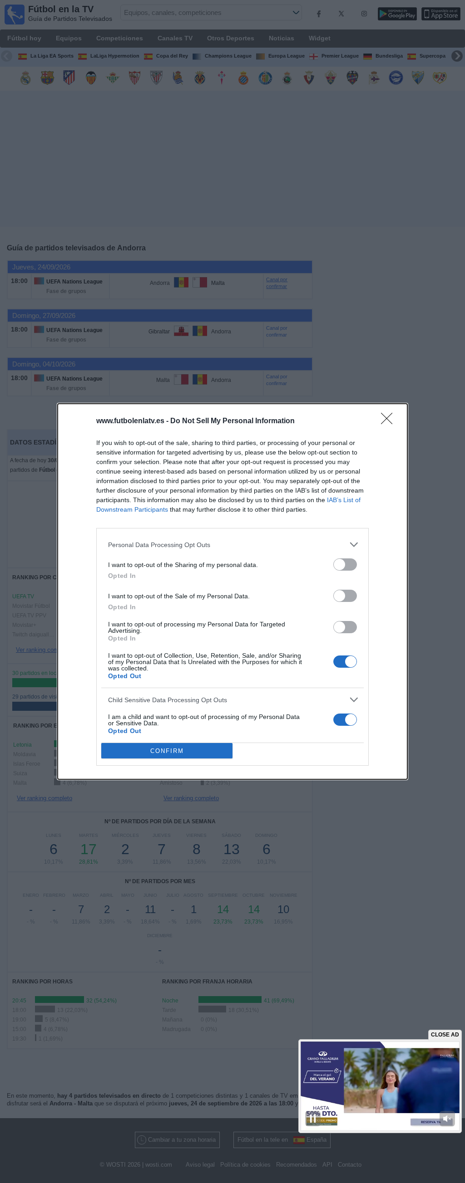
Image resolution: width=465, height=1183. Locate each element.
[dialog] (232, 591)
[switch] (345, 564)
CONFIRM (167, 751)
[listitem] (232, 544)
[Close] (389, 421)
